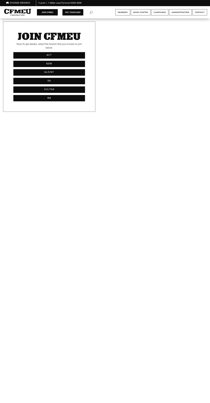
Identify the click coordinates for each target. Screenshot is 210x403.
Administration (180, 12)
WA (49, 98)
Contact (200, 12)
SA (49, 81)
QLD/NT (49, 72)
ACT (49, 55)
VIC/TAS (49, 89)
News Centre (140, 12)
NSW (49, 64)
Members (123, 12)
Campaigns (160, 12)
